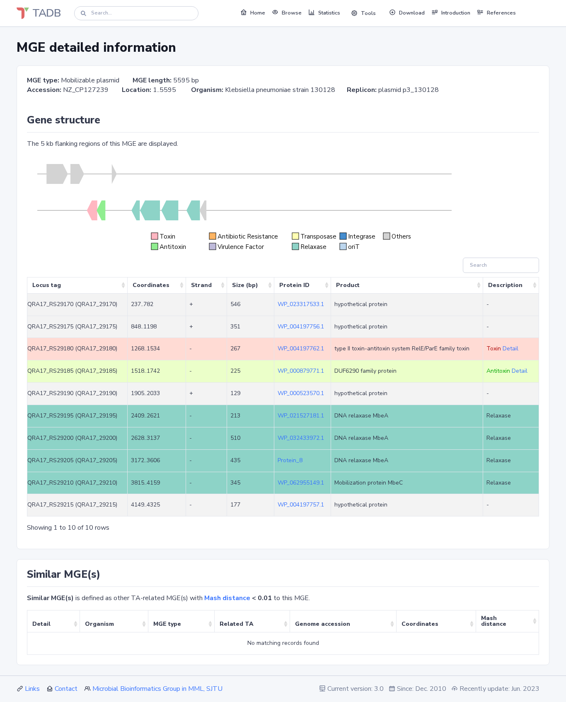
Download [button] (412, 13)
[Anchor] (105, 120)
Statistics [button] (329, 13)
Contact (66, 688)
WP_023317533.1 (301, 304)
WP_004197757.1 (301, 505)
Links (32, 688)
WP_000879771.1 (301, 371)
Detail (510, 348)
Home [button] (257, 13)
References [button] (501, 13)
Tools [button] (368, 13)
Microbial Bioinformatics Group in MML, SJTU (157, 688)
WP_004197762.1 (301, 348)
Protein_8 (290, 460)
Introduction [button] (455, 13)
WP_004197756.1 (301, 326)
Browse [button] (292, 13)
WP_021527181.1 (301, 416)
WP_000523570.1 (301, 393)
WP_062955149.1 (301, 483)
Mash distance (227, 598)
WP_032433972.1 (301, 438)
